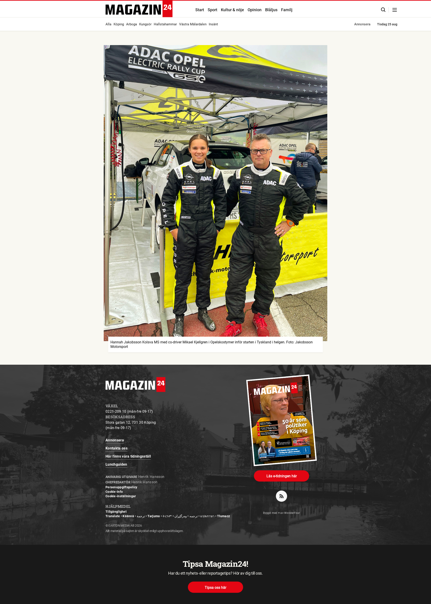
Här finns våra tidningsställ (128, 456)
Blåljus (271, 9)
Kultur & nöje (232, 9)
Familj (286, 9)
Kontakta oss (117, 448)
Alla (108, 24)
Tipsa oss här (215, 587)
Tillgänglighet (116, 511)
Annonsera (362, 24)
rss (281, 496)
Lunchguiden (116, 464)
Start (199, 9)
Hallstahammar (165, 24)
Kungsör (145, 24)
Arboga (131, 24)
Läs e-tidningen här (281, 476)
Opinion (255, 9)
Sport (212, 9)
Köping (119, 24)
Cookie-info (114, 491)
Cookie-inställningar (121, 496)
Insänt (213, 24)
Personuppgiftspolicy (121, 487)
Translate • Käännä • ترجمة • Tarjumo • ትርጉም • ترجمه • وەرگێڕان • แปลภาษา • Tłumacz (168, 516)
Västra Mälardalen (193, 24)
